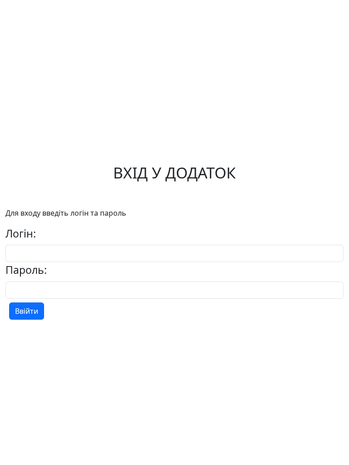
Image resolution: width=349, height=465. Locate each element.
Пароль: (26, 269)
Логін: (20, 233)
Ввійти (26, 311)
